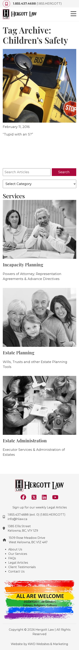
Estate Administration (25, 440)
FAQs (12, 558)
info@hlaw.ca (17, 519)
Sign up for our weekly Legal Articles (39, 507)
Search (64, 172)
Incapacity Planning (23, 264)
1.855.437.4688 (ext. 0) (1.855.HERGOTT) (36, 514)
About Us (15, 549)
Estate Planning (19, 352)
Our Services (17, 554)
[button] (73, 14)
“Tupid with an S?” (18, 134)
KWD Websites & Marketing (48, 644)
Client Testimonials (22, 567)
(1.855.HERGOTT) (37, 3)
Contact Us (16, 571)
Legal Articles (18, 562)
